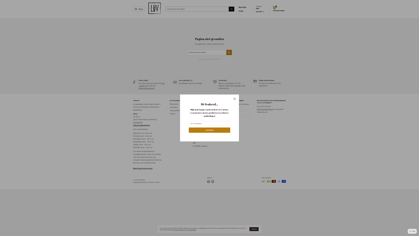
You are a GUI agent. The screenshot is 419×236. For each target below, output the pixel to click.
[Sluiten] (235, 98)
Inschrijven (209, 130)
